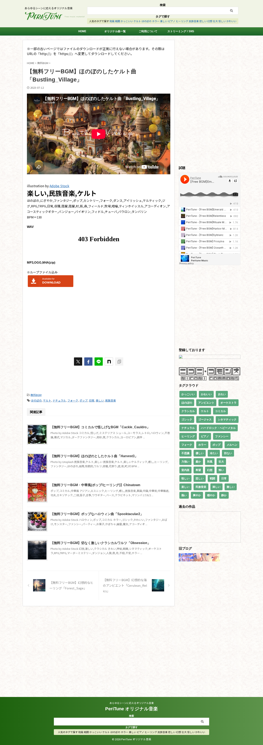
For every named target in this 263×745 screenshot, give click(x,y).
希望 (198, 470)
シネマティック (227, 419)
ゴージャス (205, 419)
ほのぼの (146, 21)
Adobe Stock (59, 185)
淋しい (216, 486)
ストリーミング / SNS (180, 31)
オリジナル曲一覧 (115, 31)
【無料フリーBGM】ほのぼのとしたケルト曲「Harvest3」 (94, 456)
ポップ (84, 400)
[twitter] (78, 361)
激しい (231, 486)
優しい (200, 453)
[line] (99, 361)
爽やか (197, 495)
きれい (222, 394)
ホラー (155, 21)
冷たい (214, 453)
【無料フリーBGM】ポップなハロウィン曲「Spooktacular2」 (97, 514)
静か (224, 495)
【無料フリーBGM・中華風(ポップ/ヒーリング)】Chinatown (95, 485)
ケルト (137, 21)
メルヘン (232, 444)
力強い (185, 461)
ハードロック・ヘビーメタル (218, 427)
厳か (198, 461)
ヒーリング (182, 21)
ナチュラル (59, 400)
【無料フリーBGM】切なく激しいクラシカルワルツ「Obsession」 (101, 543)
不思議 (185, 453)
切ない (228, 453)
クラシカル (188, 411)
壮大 (215, 21)
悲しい (203, 21)
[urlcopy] (119, 361)
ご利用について (148, 31)
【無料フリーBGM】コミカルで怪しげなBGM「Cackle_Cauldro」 (100, 427)
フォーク (72, 400)
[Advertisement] (98, 320)
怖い (221, 470)
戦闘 (117, 21)
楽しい (163, 21)
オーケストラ (228, 402)
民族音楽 (194, 21)
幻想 (209, 21)
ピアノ (171, 21)
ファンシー (221, 436)
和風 (112, 21)
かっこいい (127, 21)
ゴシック (186, 419)
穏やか (211, 495)
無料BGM (36, 395)
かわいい (231, 21)
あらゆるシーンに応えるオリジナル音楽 (132, 703)
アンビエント (206, 402)
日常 (91, 400)
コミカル (220, 411)
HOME (82, 31)
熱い (184, 495)
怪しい (222, 21)
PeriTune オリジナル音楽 (131, 708)
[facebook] (88, 361)
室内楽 (185, 470)
